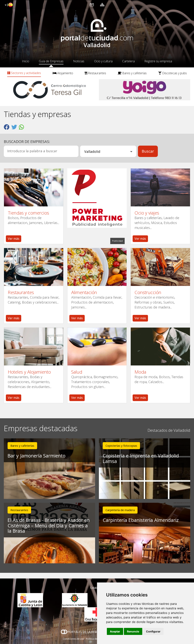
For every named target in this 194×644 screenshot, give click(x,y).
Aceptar (115, 631)
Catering (14, 302)
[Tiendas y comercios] (33, 187)
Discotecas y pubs (174, 73)
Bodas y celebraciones (39, 302)
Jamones (35, 222)
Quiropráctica (81, 377)
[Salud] (97, 346)
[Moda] (160, 346)
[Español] (8, 5)
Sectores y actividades (25, 73)
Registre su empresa (158, 61)
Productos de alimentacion (92, 302)
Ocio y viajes (147, 212)
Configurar (153, 631)
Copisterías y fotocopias (121, 445)
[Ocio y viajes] (160, 187)
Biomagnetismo (105, 377)
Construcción (148, 292)
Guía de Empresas (51, 61)
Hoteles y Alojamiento (29, 372)
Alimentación (84, 292)
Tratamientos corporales (90, 381)
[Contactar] (91, 4)
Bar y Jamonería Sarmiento (36, 455)
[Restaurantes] (33, 267)
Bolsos (13, 217)
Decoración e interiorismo (154, 297)
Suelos (168, 302)
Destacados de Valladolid (169, 430)
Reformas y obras (148, 302)
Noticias (78, 61)
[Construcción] (160, 267)
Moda (140, 372)
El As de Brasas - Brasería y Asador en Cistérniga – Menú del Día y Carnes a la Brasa (49, 525)
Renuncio (133, 631)
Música (156, 222)
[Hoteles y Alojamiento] (33, 346)
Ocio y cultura (103, 61)
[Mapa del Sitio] (102, 4)
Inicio (25, 61)
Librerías (50, 222)
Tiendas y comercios (28, 212)
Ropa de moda (146, 377)
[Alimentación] (97, 267)
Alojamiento (64, 73)
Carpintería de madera (120, 510)
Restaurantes (96, 73)
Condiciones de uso (73, 638)
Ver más (13, 239)
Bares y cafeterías (134, 73)
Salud (76, 372)
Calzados (155, 381)
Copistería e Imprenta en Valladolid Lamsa (141, 458)
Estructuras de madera (152, 307)
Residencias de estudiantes (29, 386)
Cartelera (128, 61)
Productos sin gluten (87, 386)
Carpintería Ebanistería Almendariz (141, 520)
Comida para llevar (44, 297)
